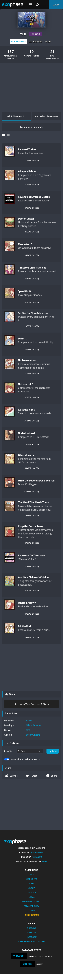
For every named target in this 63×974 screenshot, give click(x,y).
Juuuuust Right (26, 409)
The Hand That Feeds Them (33, 502)
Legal (32, 897)
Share (54, 775)
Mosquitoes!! (25, 244)
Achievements (18, 41)
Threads (31, 928)
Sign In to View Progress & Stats (32, 704)
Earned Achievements (46, 116)
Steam (29, 734)
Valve (44, 861)
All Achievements (16, 116)
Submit (14, 775)
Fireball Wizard (26, 433)
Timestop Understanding (32, 267)
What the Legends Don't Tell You (36, 480)
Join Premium (31, 915)
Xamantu (37, 856)
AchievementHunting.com (31, 941)
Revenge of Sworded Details (34, 197)
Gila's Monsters (26, 455)
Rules (31, 883)
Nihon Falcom (33, 725)
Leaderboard (35, 41)
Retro (37, 734)
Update (53, 751)
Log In (56, 4)
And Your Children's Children (34, 577)
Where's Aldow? (27, 602)
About (31, 888)
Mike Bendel (37, 852)
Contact (31, 892)
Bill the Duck (25, 626)
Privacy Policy (31, 906)
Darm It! (22, 338)
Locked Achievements (31, 127)
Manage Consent (31, 901)
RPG (28, 730)
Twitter (31, 932)
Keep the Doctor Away (30, 526)
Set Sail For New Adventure (33, 313)
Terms (31, 910)
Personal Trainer (27, 149)
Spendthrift (24, 291)
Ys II (23, 34)
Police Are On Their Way (31, 555)
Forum (47, 41)
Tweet (33, 775)
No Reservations (27, 360)
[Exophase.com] (14, 4)
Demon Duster (26, 218)
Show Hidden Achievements (25, 759)
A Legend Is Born (27, 171)
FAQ (31, 874)
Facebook (31, 937)
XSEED (29, 720)
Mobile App (31, 879)
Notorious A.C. (26, 384)
